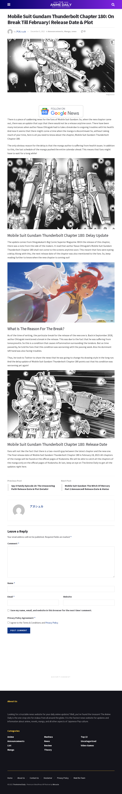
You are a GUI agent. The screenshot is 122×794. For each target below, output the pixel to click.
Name (11, 583)
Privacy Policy (51, 622)
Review (48, 745)
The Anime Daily (19, 784)
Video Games (87, 745)
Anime (10, 736)
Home (9, 778)
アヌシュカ (21, 31)
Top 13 (84, 736)
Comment (13, 543)
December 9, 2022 (38, 31)
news (74, 31)
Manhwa (48, 736)
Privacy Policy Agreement (21, 618)
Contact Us (34, 778)
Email (11, 596)
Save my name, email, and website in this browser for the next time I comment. (51, 610)
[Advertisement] (61, 655)
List (9, 745)
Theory (48, 749)
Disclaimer (48, 778)
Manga (67, 31)
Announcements (55, 31)
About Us (21, 778)
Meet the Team (79, 778)
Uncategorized (88, 741)
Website (67, 596)
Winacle (56, 784)
